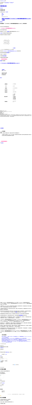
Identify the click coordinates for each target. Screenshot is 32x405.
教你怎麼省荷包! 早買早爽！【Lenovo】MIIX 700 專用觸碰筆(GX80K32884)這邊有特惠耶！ (14, 338)
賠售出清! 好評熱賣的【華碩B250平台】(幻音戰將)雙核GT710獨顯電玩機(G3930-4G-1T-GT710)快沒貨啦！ (16, 339)
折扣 (1, 77)
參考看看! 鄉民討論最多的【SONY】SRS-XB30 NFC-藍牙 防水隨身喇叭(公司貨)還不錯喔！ (14, 340)
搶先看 (8, 31)
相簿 (2, 13)
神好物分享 (3, 6)
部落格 (3, 14)
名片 (2, 15)
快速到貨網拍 (21, 315)
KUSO (6, 354)
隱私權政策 (20, 394)
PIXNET (10, 394)
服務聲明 (23, 394)
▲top (1, 355)
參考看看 (8, 52)
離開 (4, 403)
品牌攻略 (3, 69)
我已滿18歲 (2, 403)
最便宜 (1, 60)
